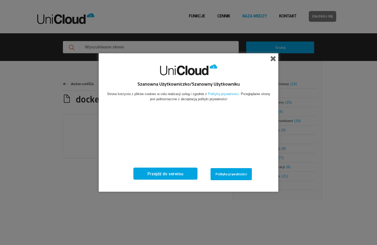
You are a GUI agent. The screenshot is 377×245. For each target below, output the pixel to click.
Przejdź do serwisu (165, 173)
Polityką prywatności (223, 94)
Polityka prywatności (231, 174)
